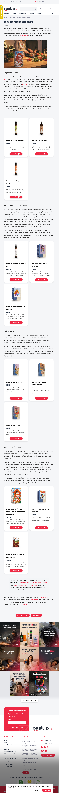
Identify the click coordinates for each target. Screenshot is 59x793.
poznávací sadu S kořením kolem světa (25, 585)
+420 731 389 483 (48, 743)
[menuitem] (7, 13)
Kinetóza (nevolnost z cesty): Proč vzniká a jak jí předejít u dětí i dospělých (30, 759)
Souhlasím (47, 790)
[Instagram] (45, 747)
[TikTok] (46, 750)
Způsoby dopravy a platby (10, 753)
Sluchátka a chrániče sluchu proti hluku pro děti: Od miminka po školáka (29, 740)
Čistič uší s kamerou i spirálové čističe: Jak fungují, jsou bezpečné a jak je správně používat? (30, 745)
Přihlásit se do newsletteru (16, 727)
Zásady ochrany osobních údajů (11, 747)
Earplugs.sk (17, 777)
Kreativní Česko (7, 762)
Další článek (35, 615)
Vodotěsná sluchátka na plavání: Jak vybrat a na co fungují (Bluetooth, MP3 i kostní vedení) (29, 755)
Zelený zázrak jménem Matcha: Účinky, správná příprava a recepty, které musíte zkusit (30, 764)
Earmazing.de (30, 777)
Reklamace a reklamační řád (10, 751)
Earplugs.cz (11, 777)
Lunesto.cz (47, 777)
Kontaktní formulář (47, 755)
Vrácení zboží (7, 749)
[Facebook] (42, 747)
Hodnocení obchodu (8, 764)
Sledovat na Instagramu (30, 700)
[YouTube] (42, 750)
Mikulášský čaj (45, 597)
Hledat (35, 9)
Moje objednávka (8, 766)
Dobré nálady (24, 36)
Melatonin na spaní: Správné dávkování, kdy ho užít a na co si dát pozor (29, 750)
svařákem (25, 84)
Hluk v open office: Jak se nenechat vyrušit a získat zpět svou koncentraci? (29, 768)
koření (6, 79)
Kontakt (10, 1)
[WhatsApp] (48, 747)
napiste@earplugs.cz (48, 740)
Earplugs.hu (23, 777)
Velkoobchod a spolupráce (10, 756)
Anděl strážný (33, 600)
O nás (5, 1)
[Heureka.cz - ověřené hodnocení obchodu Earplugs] (29, 782)
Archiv (26, 772)
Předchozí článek (23, 615)
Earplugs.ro (41, 777)
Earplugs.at (36, 777)
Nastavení (37, 790)
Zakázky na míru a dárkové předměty (10, 759)
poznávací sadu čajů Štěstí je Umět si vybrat (33, 583)
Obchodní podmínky (17, 1)
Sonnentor (24, 604)
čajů (47, 77)
